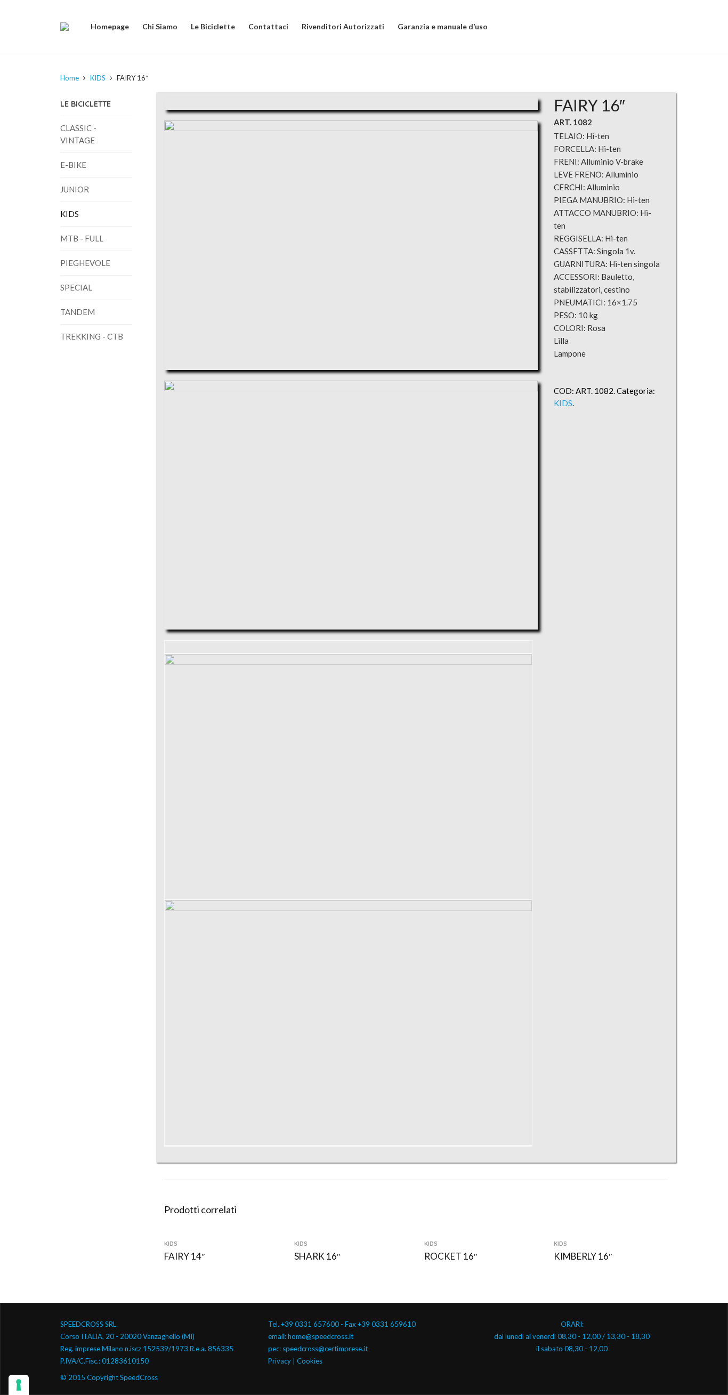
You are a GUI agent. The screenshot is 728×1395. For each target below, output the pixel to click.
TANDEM (77, 312)
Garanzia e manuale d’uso (443, 26)
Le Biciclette (213, 26)
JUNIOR (74, 189)
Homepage (110, 26)
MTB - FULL (81, 238)
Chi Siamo (159, 26)
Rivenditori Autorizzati (343, 26)
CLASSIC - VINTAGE (78, 134)
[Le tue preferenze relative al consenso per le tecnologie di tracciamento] (19, 1385)
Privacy (279, 1361)
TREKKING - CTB (91, 336)
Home (69, 78)
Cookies (309, 1361)
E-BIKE (73, 165)
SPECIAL (76, 287)
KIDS (98, 78)
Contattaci (268, 26)
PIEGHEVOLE (85, 263)
